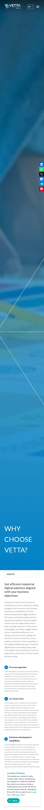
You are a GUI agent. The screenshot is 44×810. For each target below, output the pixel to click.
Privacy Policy (20, 795)
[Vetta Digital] (12, 8)
